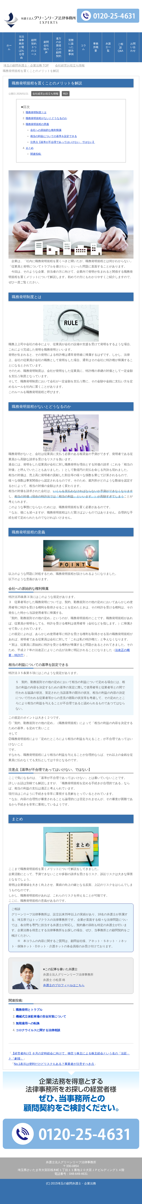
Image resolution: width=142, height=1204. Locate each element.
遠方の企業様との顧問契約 (58, 47)
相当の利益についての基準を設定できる (53, 136)
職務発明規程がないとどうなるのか (46, 118)
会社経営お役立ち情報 (45, 93)
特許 (65, 93)
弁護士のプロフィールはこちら (63, 985)
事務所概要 (95, 47)
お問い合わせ (133, 47)
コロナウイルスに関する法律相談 (38, 1030)
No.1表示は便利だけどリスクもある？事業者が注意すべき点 (54, 1063)
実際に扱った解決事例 (71, 47)
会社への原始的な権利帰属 (45, 130)
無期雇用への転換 (28, 1023)
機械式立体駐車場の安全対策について (41, 1016)
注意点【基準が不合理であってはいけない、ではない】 (62, 142)
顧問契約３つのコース (33, 47)
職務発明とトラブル (29, 1009)
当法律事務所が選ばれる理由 (21, 47)
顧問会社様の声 (46, 47)
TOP (28, 65)
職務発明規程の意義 (37, 124)
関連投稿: (35, 153)
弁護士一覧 (108, 47)
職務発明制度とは (36, 112)
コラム (83, 47)
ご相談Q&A (120, 47)
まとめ (29, 147)
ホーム (9, 47)
